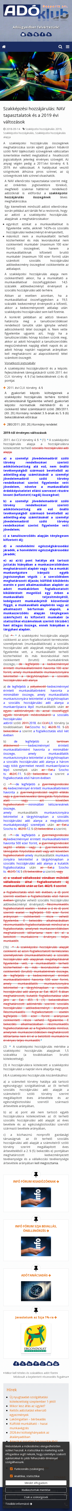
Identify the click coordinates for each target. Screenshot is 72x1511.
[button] (67, 46)
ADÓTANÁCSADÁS (34, 1275)
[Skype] (36, 34)
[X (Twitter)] (23, 1364)
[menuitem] (4, 46)
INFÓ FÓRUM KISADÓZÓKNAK (34, 1181)
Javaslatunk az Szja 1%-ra (34, 1317)
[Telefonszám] (29, 34)
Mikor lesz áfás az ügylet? (27, 1406)
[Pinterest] (36, 1364)
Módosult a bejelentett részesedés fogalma (40, 1376)
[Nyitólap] (36, 13)
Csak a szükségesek (36, 1497)
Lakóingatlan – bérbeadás (28, 1419)
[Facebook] (42, 34)
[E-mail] (23, 34)
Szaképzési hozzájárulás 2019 (43, 129)
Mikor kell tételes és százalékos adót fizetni (31, 1373)
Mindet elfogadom (36, 1483)
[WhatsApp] (43, 1364)
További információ (17, 1503)
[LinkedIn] (29, 1364)
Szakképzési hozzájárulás (18, 133)
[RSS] (49, 34)
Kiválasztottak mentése (36, 1490)
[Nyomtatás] (56, 1364)
